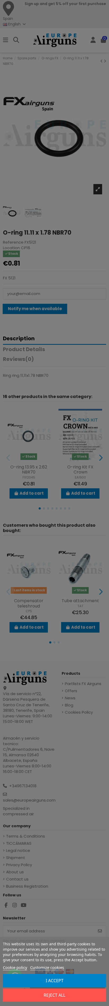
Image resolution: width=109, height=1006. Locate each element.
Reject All (54, 995)
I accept (54, 980)
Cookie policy (15, 967)
